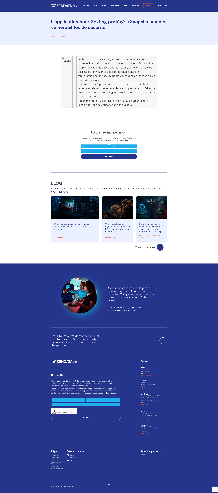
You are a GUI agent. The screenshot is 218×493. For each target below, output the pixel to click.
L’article (64, 111)
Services (86, 6)
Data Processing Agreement (56, 463)
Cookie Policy (55, 460)
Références (115, 6)
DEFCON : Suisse (146, 455)
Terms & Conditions (57, 469)
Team (96, 6)
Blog (125, 6)
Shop (104, 6)
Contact (135, 6)
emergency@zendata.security (121, 310)
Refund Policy (55, 466)
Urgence (148, 6)
